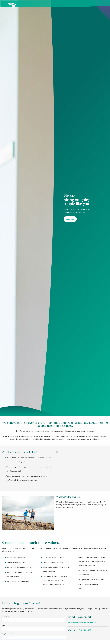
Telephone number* (8, 634)
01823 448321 (85, 630)
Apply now (70, 219)
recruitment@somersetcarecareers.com (83, 622)
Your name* (5, 617)
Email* (4, 625)
